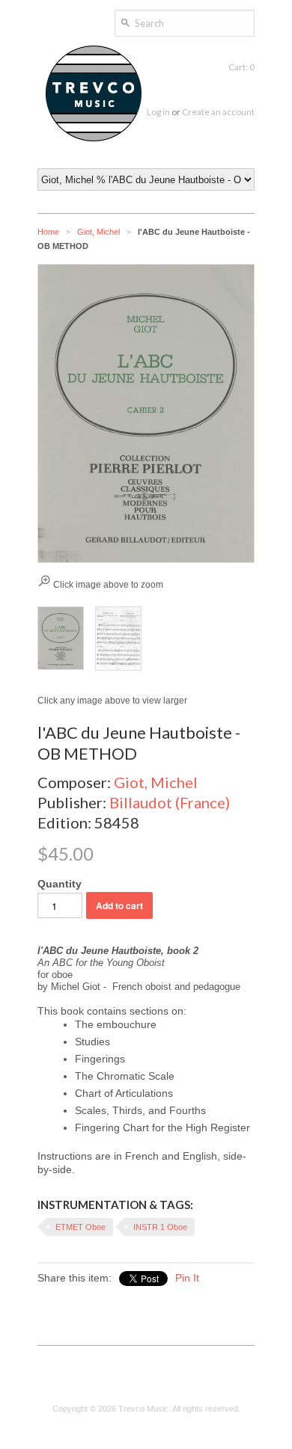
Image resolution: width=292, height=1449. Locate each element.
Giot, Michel (98, 231)
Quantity (59, 884)
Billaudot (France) (169, 802)
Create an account (218, 111)
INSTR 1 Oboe (160, 1226)
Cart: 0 (241, 67)
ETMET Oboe (80, 1226)
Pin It (187, 1278)
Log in (158, 111)
